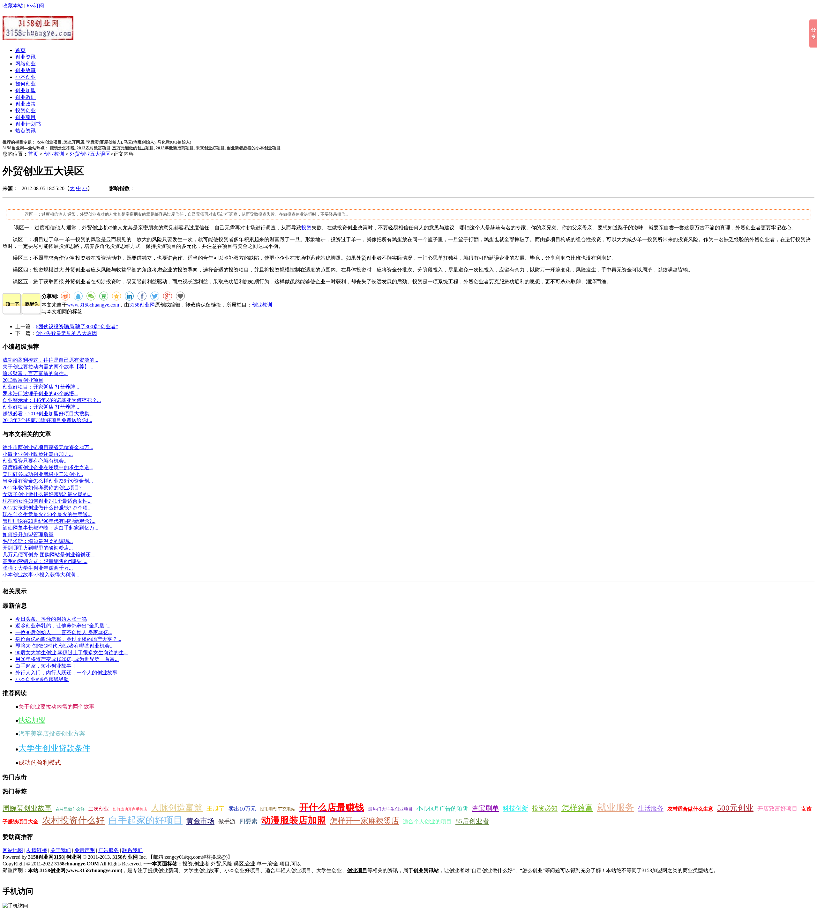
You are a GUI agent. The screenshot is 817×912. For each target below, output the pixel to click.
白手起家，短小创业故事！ (46, 666)
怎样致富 (577, 808)
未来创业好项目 (210, 147)
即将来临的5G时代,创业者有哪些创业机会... (64, 646)
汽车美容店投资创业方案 (52, 733)
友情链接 (36, 850)
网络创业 (25, 63)
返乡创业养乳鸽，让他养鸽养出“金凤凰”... (62, 625)
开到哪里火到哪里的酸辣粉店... (38, 548)
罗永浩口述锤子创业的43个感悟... (40, 393)
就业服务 (615, 807)
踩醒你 (32, 304)
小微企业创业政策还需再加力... (38, 454)
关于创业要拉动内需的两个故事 (56, 707)
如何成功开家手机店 (130, 809)
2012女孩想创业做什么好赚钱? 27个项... (47, 507)
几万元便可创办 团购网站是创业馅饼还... (48, 554)
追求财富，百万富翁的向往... (35, 373)
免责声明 (84, 850)
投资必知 (545, 808)
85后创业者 (472, 821)
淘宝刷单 (485, 808)
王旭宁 (215, 808)
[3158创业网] (38, 36)
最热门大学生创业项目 (390, 809)
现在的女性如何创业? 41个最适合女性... (47, 501)
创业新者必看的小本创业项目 (254, 147)
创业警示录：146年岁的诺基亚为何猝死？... (52, 400)
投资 (306, 227)
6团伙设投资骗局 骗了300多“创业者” (77, 326)
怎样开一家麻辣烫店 (364, 821)
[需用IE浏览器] (180, 296)
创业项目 (25, 117)
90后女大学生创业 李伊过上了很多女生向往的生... (71, 652)
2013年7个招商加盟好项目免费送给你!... (47, 420)
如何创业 (25, 83)
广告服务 (108, 850)
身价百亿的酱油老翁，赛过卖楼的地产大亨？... (68, 639)
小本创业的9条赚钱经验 (42, 679)
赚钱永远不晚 (62, 147)
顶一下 (12, 304)
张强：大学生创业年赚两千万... (38, 568)
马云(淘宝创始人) (139, 142)
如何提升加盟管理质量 (28, 534)
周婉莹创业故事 (27, 808)
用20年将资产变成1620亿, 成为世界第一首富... (67, 659)
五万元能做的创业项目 (133, 147)
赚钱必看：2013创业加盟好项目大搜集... (48, 413)
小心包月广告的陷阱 (442, 808)
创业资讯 (25, 57)
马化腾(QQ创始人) (174, 142)
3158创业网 (142, 305)
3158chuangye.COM (76, 863)
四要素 (248, 821)
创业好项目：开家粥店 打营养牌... (41, 386)
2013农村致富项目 (93, 147)
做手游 (227, 821)
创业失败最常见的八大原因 (66, 333)
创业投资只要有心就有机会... (35, 460)
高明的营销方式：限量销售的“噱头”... (45, 561)
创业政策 (25, 104)
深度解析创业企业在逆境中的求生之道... (48, 467)
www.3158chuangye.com (93, 305)
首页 (20, 50)
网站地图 (13, 850)
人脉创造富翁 (177, 807)
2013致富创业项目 (23, 380)
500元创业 (735, 808)
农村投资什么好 (73, 820)
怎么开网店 (74, 142)
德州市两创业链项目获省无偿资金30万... (48, 447)
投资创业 (25, 110)
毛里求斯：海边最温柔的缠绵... (38, 541)
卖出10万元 (242, 809)
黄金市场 (200, 821)
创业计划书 (28, 124)
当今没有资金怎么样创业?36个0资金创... (48, 481)
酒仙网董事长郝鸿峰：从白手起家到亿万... (50, 527)
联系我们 (132, 850)
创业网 (73, 857)
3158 (59, 857)
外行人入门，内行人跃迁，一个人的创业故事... (68, 672)
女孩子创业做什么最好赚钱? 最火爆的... (47, 494)
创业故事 (25, 70)
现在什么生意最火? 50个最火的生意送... (47, 514)
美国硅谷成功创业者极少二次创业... (43, 474)
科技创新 (515, 808)
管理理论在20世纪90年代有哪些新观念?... (49, 521)
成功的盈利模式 (40, 762)
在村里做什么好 (70, 809)
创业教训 (25, 97)
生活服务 (650, 808)
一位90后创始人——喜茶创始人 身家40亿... (63, 632)
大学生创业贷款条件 (54, 748)
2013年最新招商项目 (175, 147)
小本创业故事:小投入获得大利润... (41, 574)
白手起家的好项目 (146, 820)
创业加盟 (25, 90)
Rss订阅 (35, 5)
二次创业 (98, 809)
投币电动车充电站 (278, 809)
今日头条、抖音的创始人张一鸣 (51, 619)
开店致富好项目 (777, 808)
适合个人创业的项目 (427, 822)
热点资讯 (25, 130)
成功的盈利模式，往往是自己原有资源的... (50, 360)
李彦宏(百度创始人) (104, 142)
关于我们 (60, 850)
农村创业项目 (49, 142)
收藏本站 (13, 5)
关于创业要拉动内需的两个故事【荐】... (48, 366)
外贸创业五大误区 (90, 154)
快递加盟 (32, 720)
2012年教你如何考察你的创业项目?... (44, 487)
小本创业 (25, 77)
